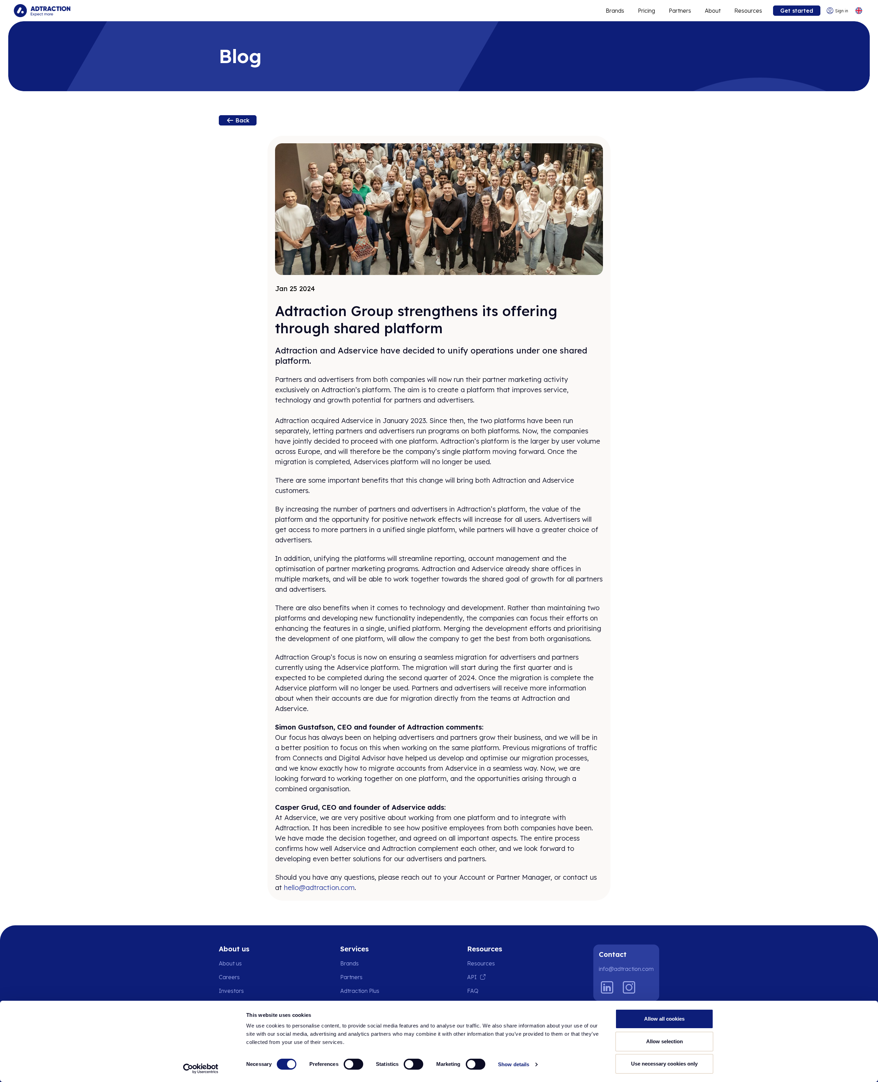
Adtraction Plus (359, 990)
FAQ (472, 990)
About (713, 10)
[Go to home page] (42, 10)
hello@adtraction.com (319, 887)
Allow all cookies (664, 1019)
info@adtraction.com (626, 968)
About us (230, 963)
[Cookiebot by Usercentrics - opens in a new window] (201, 1068)
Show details (513, 1064)
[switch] (353, 1064)
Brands (615, 10)
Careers (229, 977)
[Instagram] (629, 987)
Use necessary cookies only (664, 1064)
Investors (231, 990)
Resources (748, 10)
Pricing (646, 10)
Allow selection (664, 1041)
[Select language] (858, 10)
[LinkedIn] (607, 987)
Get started (796, 10)
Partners (680, 10)
